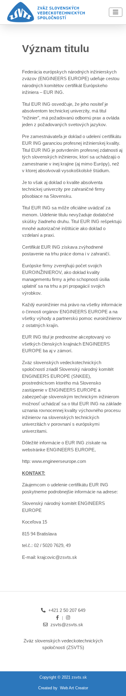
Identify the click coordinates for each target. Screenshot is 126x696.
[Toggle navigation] (115, 12)
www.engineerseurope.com (59, 461)
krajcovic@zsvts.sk (57, 557)
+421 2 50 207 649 (66, 610)
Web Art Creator (74, 688)
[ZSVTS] (45, 11)
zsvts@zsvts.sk (66, 624)
